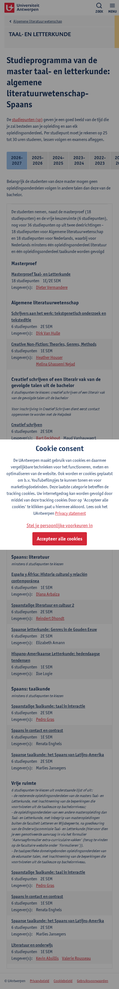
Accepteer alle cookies (59, 539)
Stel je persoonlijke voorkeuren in (60, 525)
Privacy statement (70, 513)
